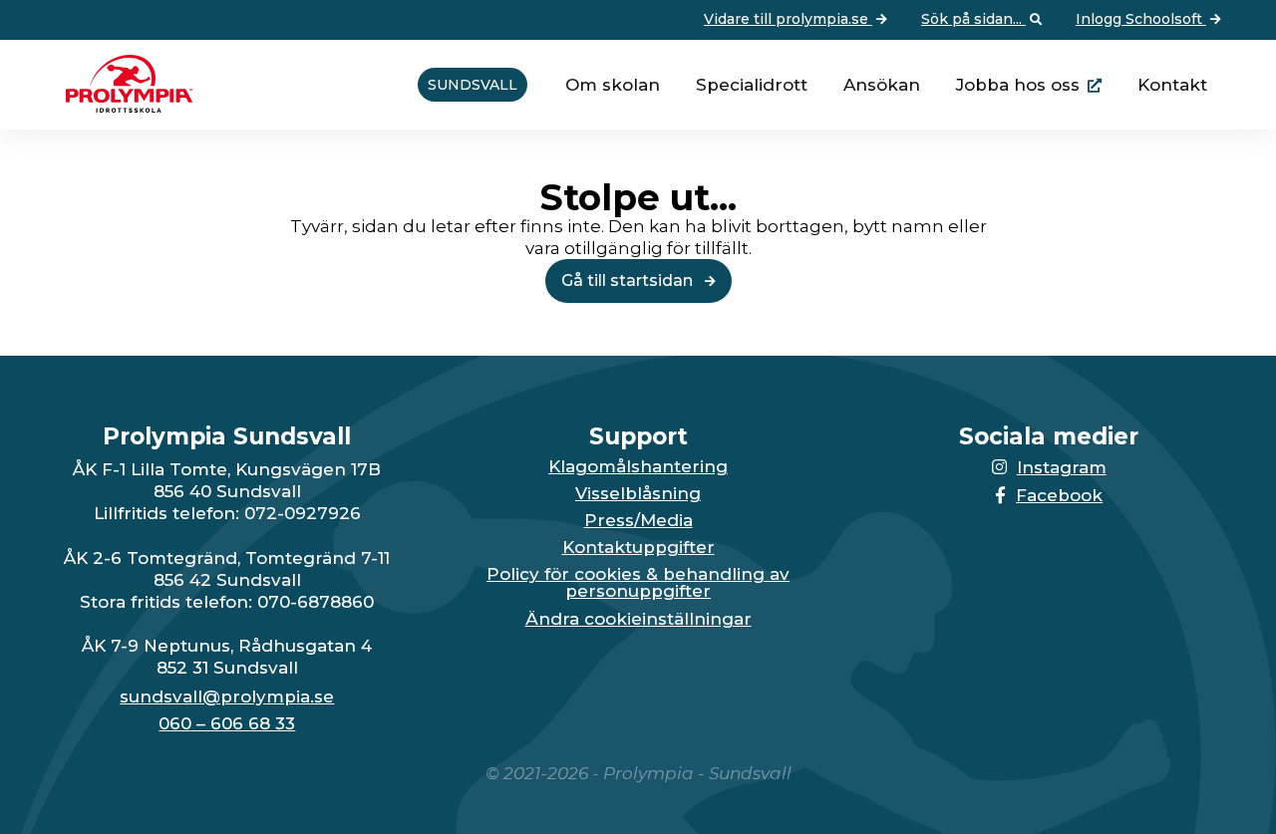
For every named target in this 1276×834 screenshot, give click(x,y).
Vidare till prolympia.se (788, 19)
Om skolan (612, 85)
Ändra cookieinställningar (638, 619)
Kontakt (1172, 85)
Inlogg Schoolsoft (1141, 19)
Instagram (1062, 467)
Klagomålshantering (638, 466)
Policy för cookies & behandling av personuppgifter (638, 583)
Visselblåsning (638, 493)
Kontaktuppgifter (638, 547)
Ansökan (881, 85)
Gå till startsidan (629, 280)
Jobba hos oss (1018, 85)
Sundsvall (472, 85)
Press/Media (638, 520)
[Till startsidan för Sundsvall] (121, 107)
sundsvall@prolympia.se (227, 697)
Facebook (1059, 495)
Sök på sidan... (973, 19)
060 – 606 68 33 (227, 723)
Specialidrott (751, 85)
